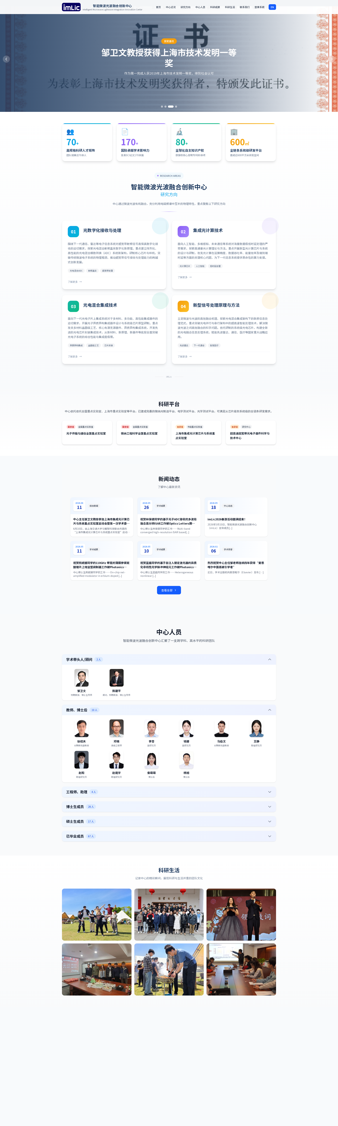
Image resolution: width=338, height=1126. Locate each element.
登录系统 (259, 7)
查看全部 (167, 590)
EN (272, 7)
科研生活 (230, 7)
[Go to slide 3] (169, 107)
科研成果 (215, 7)
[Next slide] (331, 59)
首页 (158, 7)
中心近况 (171, 7)
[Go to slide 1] (162, 107)
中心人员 (200, 7)
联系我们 (245, 7)
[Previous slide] (6, 59)
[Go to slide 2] (165, 107)
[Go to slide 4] (174, 107)
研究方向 (185, 7)
